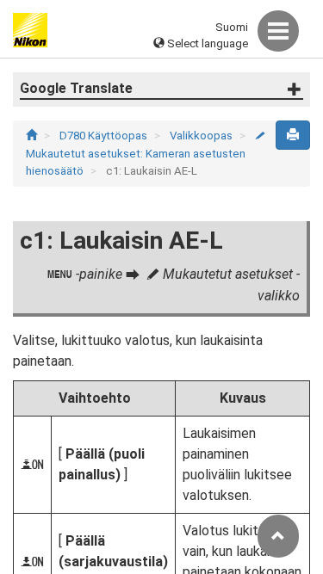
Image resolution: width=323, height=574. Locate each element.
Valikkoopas (202, 135)
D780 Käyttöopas (104, 135)
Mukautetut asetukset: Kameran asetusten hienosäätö (145, 154)
